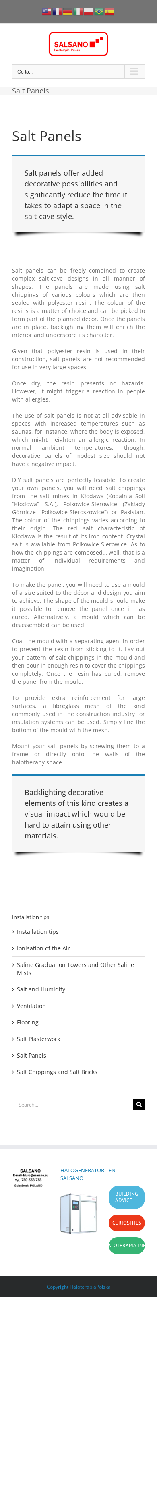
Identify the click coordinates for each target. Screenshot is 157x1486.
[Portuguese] (99, 11)
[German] (68, 11)
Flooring (28, 1022)
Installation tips (38, 931)
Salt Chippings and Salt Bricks (57, 1072)
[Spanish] (110, 11)
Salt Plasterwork (38, 1039)
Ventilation (31, 1006)
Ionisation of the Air (43, 948)
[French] (57, 11)
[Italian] (78, 11)
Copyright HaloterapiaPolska (79, 1286)
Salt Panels (31, 1055)
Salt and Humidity (41, 989)
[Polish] (89, 11)
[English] (47, 11)
